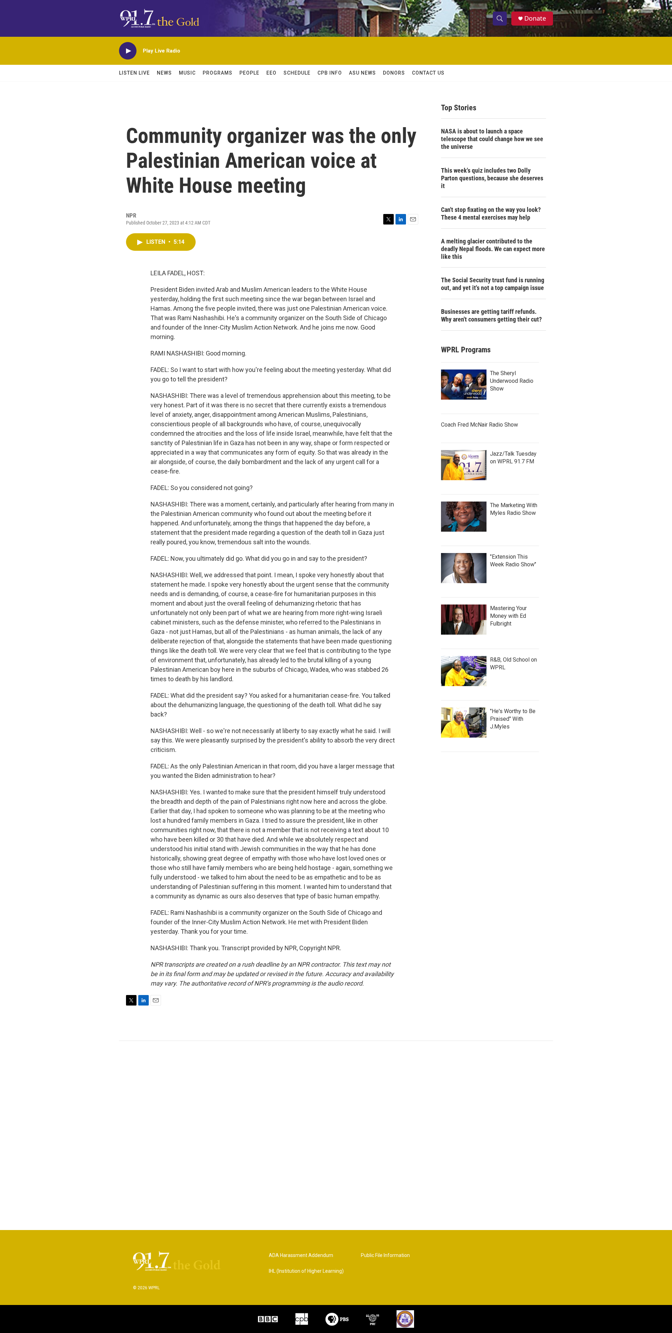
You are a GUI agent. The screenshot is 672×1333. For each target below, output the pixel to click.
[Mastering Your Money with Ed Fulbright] (463, 620)
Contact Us (428, 73)
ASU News (362, 73)
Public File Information (385, 1255)
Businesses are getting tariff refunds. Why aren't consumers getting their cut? (491, 315)
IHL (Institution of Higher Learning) (306, 1271)
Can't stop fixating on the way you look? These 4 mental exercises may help (491, 213)
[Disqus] (336, 1135)
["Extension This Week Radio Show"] (463, 568)
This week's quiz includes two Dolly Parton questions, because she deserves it (492, 178)
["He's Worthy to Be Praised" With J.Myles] (463, 722)
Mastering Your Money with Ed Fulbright (508, 616)
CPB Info (329, 73)
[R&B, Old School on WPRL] (463, 671)
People (249, 73)
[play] (127, 51)
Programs (217, 73)
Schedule (297, 73)
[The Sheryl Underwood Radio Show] (463, 384)
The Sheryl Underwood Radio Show (511, 381)
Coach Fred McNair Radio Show (479, 424)
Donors (394, 73)
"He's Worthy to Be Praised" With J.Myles (513, 719)
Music (187, 73)
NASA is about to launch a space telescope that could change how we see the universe (492, 138)
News (164, 73)
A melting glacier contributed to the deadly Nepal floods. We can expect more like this (493, 248)
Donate (535, 18)
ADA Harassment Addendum (301, 1255)
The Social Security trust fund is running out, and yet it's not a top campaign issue (492, 283)
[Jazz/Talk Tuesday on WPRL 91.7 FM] (463, 465)
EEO (271, 73)
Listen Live (134, 73)
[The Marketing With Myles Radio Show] (463, 517)
